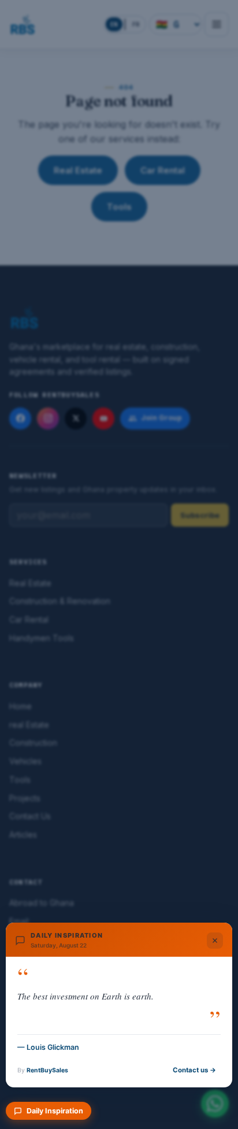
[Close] (215, 940)
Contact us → (194, 1070)
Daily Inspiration (55, 1110)
